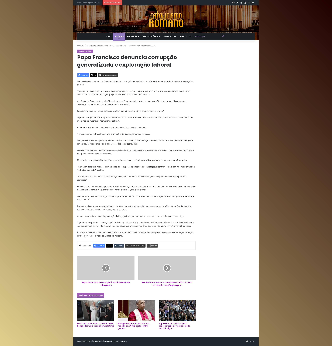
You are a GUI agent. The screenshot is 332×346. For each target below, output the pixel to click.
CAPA (108, 36)
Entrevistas (170, 36)
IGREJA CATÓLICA (150, 36)
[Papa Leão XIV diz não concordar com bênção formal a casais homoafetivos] (95, 310)
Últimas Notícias (91, 45)
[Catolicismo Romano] (166, 19)
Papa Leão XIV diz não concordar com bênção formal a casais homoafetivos (95, 324)
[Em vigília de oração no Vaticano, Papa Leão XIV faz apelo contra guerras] (136, 310)
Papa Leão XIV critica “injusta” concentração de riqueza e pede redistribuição (174, 326)
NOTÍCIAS (119, 36)
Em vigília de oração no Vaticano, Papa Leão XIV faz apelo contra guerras (134, 326)
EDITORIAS (132, 36)
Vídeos (183, 36)
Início (81, 45)
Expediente (98, 341)
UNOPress (123, 341)
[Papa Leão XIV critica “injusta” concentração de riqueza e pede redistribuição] (177, 310)
